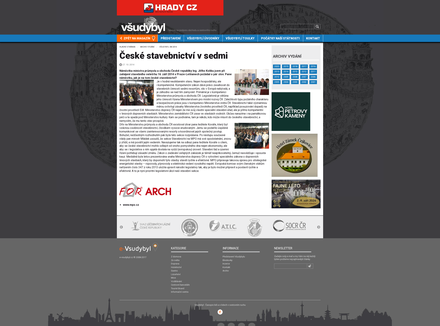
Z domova (176, 256)
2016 (313, 66)
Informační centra (179, 292)
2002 (304, 82)
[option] (150, 226)
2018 (295, 66)
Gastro (174, 270)
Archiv (226, 270)
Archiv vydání (147, 47)
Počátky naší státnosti (280, 38)
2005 (276, 82)
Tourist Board (177, 288)
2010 (276, 77)
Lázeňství (175, 274)
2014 (285, 71)
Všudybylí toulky (240, 38)
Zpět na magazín (136, 38)
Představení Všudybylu (234, 256)
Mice (173, 277)
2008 (295, 77)
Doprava (175, 263)
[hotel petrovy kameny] (291, 111)
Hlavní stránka (127, 47)
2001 (313, 82)
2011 (313, 71)
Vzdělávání (176, 281)
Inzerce (226, 263)
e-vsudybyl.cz (126, 257)
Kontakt (313, 38)
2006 (313, 77)
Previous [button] (121, 227)
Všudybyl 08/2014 (168, 47)
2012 (304, 71)
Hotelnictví (176, 267)
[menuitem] (137, 38)
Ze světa (175, 260)
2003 (295, 82)
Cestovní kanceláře (180, 285)
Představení (171, 38)
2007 (304, 77)
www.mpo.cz (131, 204)
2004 (285, 82)
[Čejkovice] (295, 155)
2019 (285, 66)
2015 (276, 71)
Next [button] (318, 227)
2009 (285, 77)
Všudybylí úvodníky (203, 38)
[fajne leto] (296, 193)
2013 (295, 71)
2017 (304, 66)
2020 (276, 66)
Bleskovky (227, 260)
